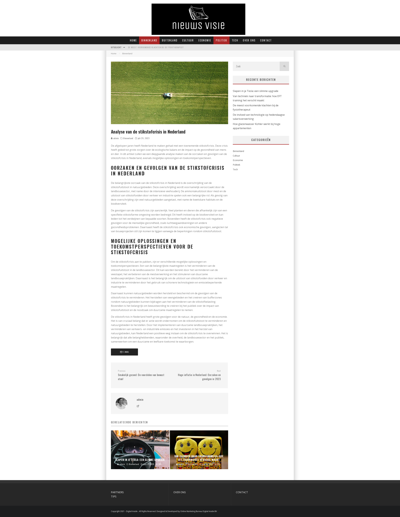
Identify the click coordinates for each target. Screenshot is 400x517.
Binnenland (149, 40)
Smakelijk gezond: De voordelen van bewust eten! (141, 375)
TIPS (113, 496)
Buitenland (170, 40)
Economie (204, 40)
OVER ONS (179, 492)
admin (116, 138)
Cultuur (188, 40)
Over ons (249, 40)
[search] (284, 66)
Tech (235, 40)
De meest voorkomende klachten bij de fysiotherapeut (156, 47)
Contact (266, 40)
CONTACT (242, 492)
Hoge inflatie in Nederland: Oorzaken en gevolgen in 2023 (199, 375)
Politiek (221, 40)
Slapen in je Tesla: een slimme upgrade (255, 91)
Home (133, 40)
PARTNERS (117, 492)
